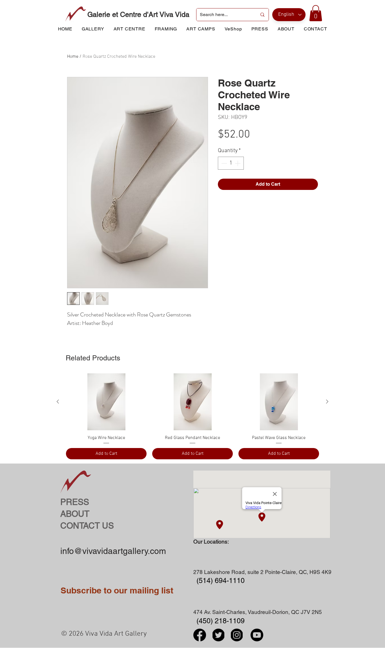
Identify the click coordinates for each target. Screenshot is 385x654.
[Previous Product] (57, 401)
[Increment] (238, 163)
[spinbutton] (230, 163)
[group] (192, 416)
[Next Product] (327, 401)
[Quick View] (106, 401)
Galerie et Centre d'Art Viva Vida (138, 14)
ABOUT (74, 514)
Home (72, 56)
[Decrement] (223, 163)
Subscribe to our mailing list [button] (117, 590)
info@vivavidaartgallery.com (113, 551)
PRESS (74, 502)
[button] (315, 13)
